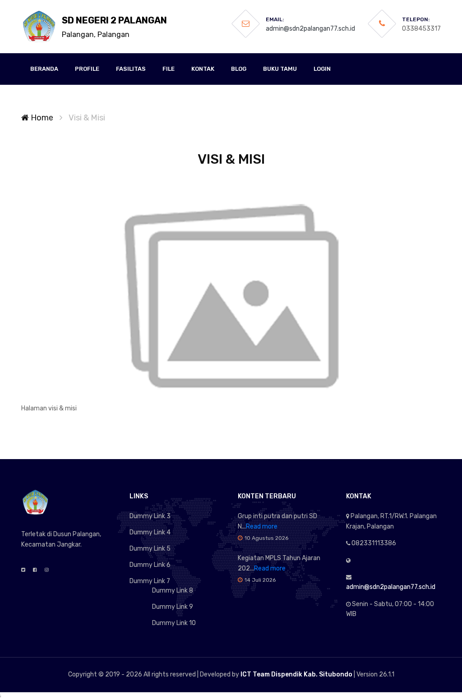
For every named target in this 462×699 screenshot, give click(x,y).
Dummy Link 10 (174, 623)
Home (41, 118)
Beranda (44, 68)
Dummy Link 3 (150, 516)
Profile (87, 68)
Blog (238, 68)
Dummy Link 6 (150, 565)
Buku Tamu (280, 68)
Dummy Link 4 (150, 532)
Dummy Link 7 (149, 581)
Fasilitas (131, 68)
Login (322, 68)
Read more (261, 526)
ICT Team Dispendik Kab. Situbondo (296, 674)
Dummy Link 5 (150, 548)
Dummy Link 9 (172, 607)
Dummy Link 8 (172, 590)
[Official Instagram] (47, 570)
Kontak (202, 68)
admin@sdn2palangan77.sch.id (310, 28)
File (168, 68)
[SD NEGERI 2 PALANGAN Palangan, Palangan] (39, 26)
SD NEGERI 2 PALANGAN (114, 27)
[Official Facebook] (35, 570)
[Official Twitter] (23, 570)
